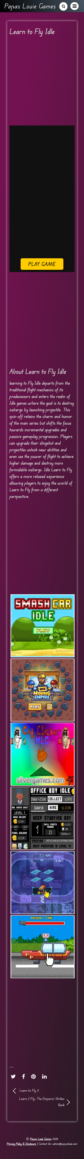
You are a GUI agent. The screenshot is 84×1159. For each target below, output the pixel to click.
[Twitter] (14, 1076)
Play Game (42, 264)
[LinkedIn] (45, 1076)
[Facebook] (24, 1076)
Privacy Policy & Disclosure (21, 1143)
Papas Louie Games (41, 1139)
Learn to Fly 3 (29, 1090)
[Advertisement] (42, 82)
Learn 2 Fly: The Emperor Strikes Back (39, 1101)
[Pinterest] (34, 1076)
